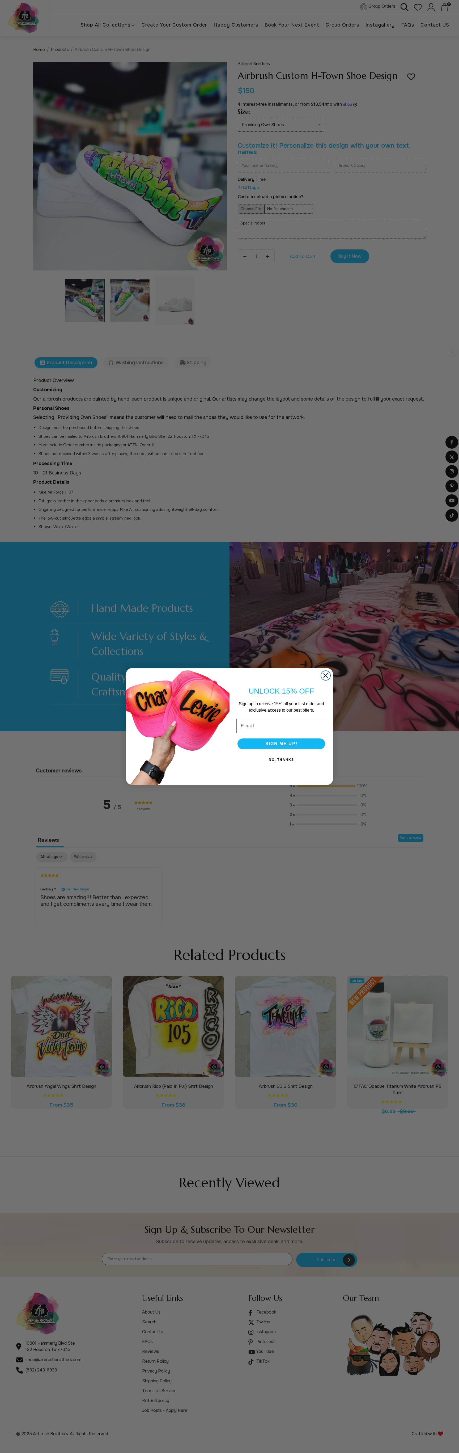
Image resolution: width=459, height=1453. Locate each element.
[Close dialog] (325, 675)
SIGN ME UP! (281, 743)
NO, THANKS (281, 760)
